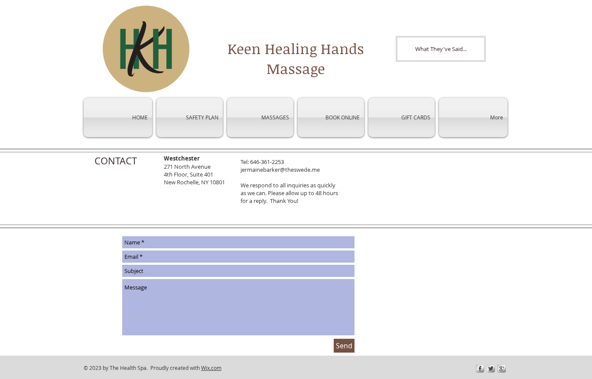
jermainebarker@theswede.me (280, 169)
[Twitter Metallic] (491, 368)
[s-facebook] (480, 368)
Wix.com (211, 367)
